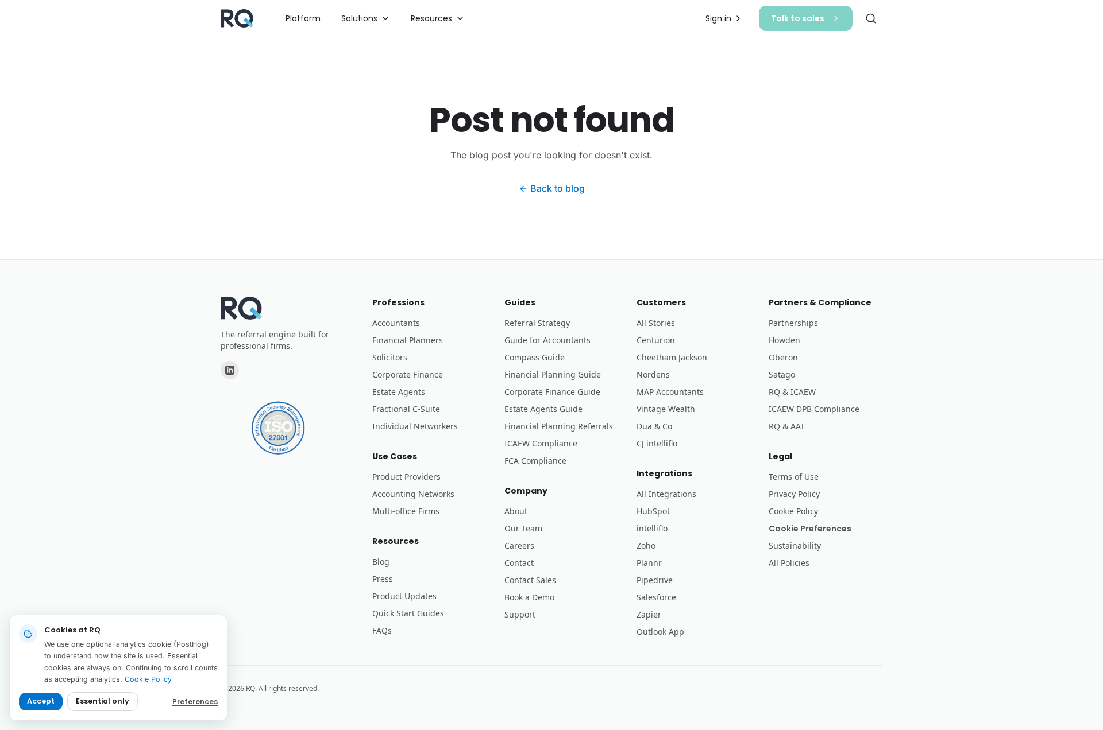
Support (519, 614)
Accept (41, 701)
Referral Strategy (537, 322)
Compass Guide (534, 357)
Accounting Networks (413, 493)
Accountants (396, 322)
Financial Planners (407, 340)
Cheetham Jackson (672, 357)
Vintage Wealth (666, 408)
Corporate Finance (407, 374)
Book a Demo (529, 597)
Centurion (656, 340)
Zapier (649, 614)
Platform (303, 18)
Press (382, 578)
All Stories (656, 322)
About (515, 511)
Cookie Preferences (810, 528)
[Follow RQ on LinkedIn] (230, 370)
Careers (519, 545)
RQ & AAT (787, 426)
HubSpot (653, 511)
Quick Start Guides (408, 613)
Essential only (102, 701)
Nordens (653, 374)
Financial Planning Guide (552, 374)
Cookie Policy (793, 511)
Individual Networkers (415, 426)
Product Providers (406, 476)
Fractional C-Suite (406, 408)
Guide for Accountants (547, 340)
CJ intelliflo (657, 443)
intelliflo (652, 528)
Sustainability (795, 545)
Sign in (718, 18)
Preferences (195, 701)
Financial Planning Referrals (558, 426)
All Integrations (666, 493)
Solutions (359, 18)
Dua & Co (654, 426)
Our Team (523, 528)
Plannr (649, 562)
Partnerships (793, 322)
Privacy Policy (794, 493)
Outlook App (660, 631)
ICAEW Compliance (540, 443)
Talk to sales (797, 18)
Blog (380, 561)
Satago (782, 374)
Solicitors (389, 357)
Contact (519, 562)
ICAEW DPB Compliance (814, 408)
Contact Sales (530, 579)
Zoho (646, 545)
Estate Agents (398, 391)
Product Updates (404, 596)
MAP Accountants (670, 391)
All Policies (789, 562)
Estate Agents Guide (543, 408)
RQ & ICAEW (792, 391)
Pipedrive (655, 579)
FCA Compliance (535, 460)
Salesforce (656, 597)
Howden (784, 340)
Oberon (783, 357)
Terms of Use (794, 476)
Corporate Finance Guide (552, 391)
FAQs (382, 630)
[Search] (870, 18)
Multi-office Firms (405, 511)
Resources (431, 18)
